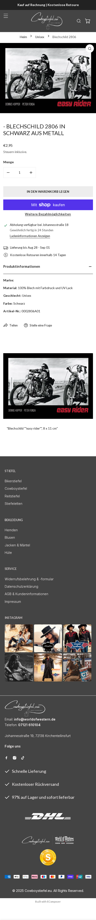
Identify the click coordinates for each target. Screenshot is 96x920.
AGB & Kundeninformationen (26, 594)
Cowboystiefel (16, 488)
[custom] (6, 758)
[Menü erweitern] (5, 15)
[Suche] (78, 21)
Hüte (8, 553)
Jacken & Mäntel (17, 545)
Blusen (10, 537)
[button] (88, 21)
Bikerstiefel (13, 481)
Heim (23, 37)
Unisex (39, 37)
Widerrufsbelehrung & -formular (29, 579)
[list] (48, 78)
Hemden (11, 530)
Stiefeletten (13, 504)
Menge (8, 162)
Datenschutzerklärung (21, 586)
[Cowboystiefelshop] (47, 20)
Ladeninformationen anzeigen (30, 236)
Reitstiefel (12, 496)
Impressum (13, 602)
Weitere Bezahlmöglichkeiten (48, 214)
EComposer (54, 901)
